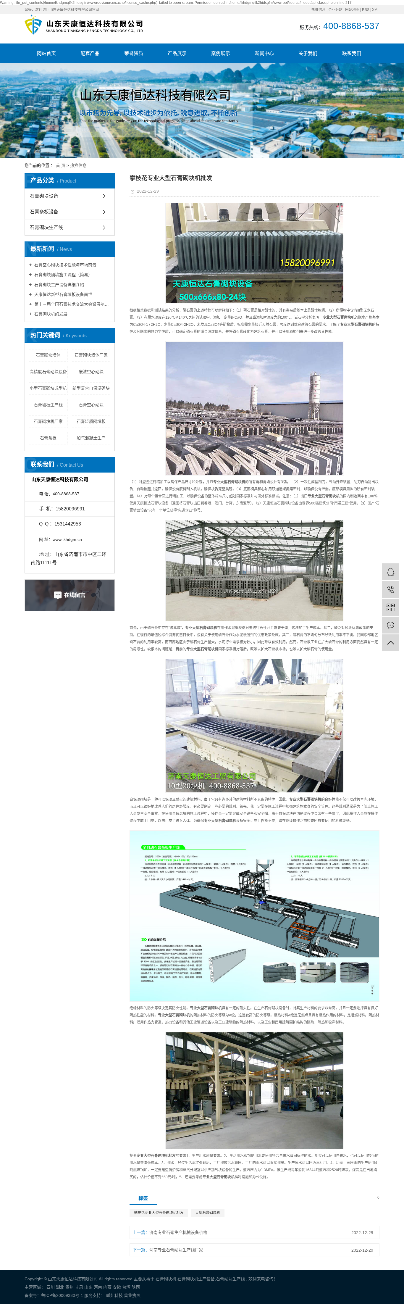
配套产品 (89, 53)
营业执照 (132, 1295)
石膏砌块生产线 (46, 227)
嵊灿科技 (114, 1295)
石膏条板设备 (44, 211)
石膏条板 (48, 438)
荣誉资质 (133, 53)
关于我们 (307, 53)
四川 (50, 1287)
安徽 (117, 1287)
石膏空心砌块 (91, 404)
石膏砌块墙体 (48, 355)
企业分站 (335, 10)
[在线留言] (390, 625)
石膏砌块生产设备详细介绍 (58, 284)
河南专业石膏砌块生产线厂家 (176, 1249)
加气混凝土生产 (91, 438)
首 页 (60, 165)
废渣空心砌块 (91, 371)
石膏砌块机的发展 (50, 314)
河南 (98, 1287)
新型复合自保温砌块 (91, 388)
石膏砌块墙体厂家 (91, 355)
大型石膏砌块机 (207, 1213)
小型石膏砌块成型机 (48, 388)
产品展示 (177, 53)
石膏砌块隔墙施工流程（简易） (62, 274)
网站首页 (46, 53)
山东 (88, 1287)
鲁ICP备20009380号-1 (62, 1295)
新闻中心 (264, 53)
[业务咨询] (390, 571)
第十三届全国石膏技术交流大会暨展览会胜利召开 (71, 304)
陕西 (136, 1287)
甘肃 (79, 1287)
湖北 (60, 1287)
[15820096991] (390, 589)
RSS (365, 10)
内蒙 (107, 1287)
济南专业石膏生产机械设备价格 (178, 1232)
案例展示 (220, 53)
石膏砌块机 (166, 1278)
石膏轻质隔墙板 (91, 421)
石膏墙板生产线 (48, 404)
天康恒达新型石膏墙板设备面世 (62, 294)
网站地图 (352, 10)
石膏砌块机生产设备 (196, 1278)
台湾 (126, 1287)
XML (375, 10)
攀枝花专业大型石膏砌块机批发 (159, 1213)
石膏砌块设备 (44, 196)
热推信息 (318, 10)
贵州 (69, 1287)
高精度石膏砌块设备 (48, 371)
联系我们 (351, 53)
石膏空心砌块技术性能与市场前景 (64, 264)
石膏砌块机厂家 (48, 421)
